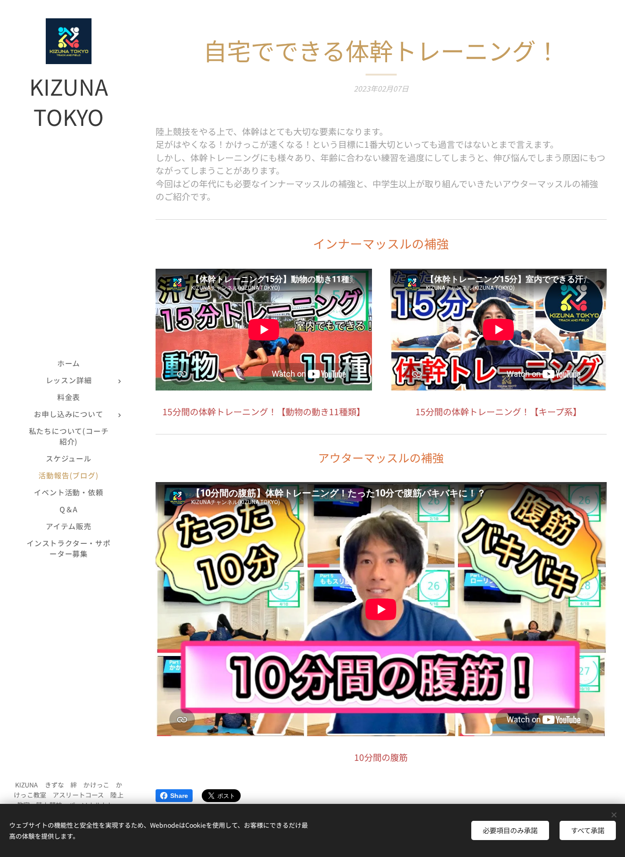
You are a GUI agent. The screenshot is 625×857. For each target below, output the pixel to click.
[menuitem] (69, 363)
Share (179, 795)
